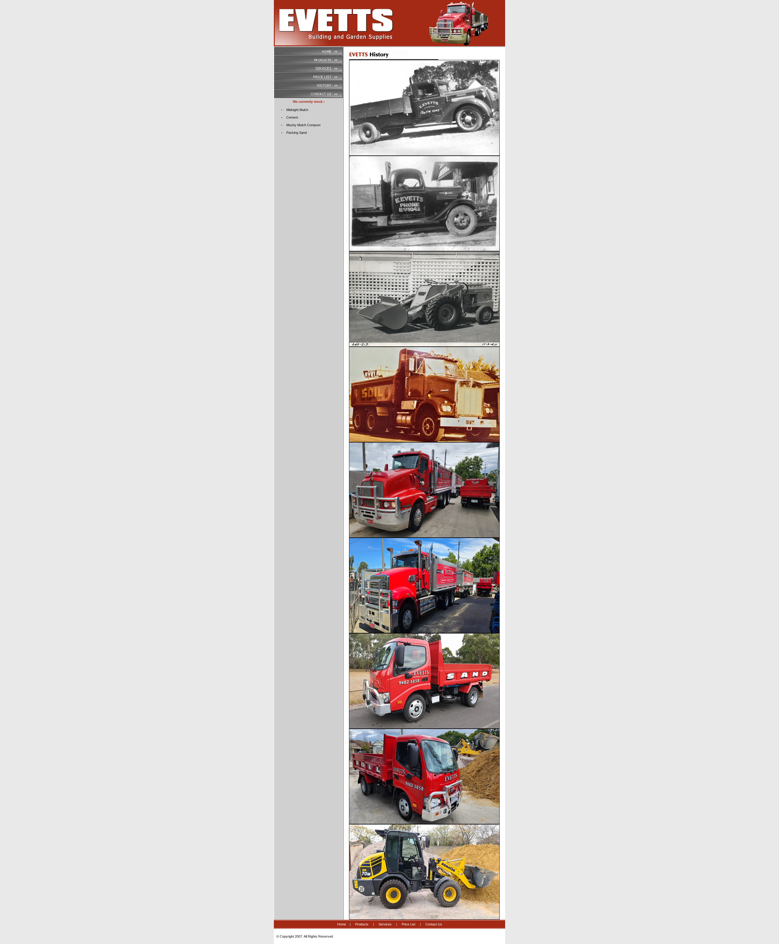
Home (341, 924)
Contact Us (433, 924)
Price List (408, 924)
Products (362, 924)
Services (385, 924)
